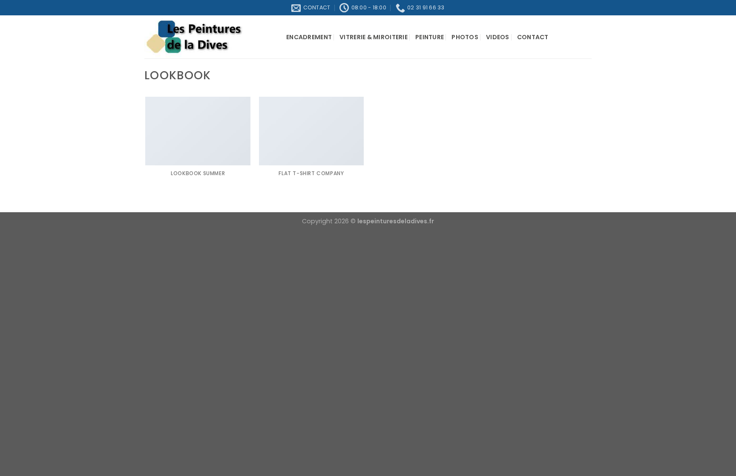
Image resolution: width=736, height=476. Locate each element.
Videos (497, 37)
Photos (464, 37)
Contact (533, 37)
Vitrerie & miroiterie (373, 37)
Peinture (429, 37)
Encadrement (309, 37)
